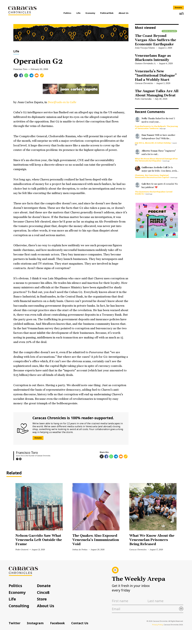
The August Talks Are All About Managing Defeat (157, 93)
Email (20, 459)
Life (78, 13)
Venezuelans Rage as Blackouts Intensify (153, 58)
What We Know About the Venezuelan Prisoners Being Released (151, 540)
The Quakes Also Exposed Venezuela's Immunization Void (95, 540)
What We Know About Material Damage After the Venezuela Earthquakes (156, 159)
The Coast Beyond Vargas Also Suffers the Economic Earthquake (155, 40)
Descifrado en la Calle (62, 102)
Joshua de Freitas (79, 549)
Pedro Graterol (22, 549)
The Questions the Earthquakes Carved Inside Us (153, 192)
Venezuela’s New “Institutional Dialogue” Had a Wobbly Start (156, 75)
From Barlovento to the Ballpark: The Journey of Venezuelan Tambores (156, 127)
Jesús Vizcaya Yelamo (145, 47)
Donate (178, 7)
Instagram (35, 623)
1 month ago (166, 161)
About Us (123, 13)
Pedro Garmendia (143, 99)
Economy (90, 13)
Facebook (57, 623)
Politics (67, 13)
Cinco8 (43, 592)
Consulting (19, 606)
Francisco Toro (20, 69)
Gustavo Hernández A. (145, 63)
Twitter (14, 623)
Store (42, 599)
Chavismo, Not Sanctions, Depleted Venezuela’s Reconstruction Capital (152, 176)
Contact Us (79, 623)
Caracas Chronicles (144, 83)
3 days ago (162, 128)
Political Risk (106, 13)
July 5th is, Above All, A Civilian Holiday (153, 143)
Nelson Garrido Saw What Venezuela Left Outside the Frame (38, 540)
